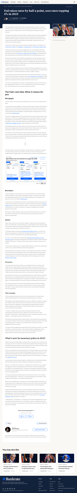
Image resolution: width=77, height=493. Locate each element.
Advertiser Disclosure (69, 6)
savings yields (27, 47)
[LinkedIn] (10, 488)
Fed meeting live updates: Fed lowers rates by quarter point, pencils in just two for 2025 (65, 469)
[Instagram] (7, 488)
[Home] (5, 2)
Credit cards (41, 486)
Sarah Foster (15, 18)
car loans (13, 47)
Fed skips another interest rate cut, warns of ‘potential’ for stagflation (10, 468)
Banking (5, 6)
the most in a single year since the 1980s (27, 53)
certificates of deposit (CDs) (39, 47)
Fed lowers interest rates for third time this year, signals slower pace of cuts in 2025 (29, 469)
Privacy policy (60, 483)
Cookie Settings (61, 486)
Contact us (52, 488)
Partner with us (52, 490)
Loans (40, 488)
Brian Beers (24, 18)
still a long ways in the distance (36, 76)
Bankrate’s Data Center (43, 490)
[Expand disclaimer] (74, 40)
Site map (51, 483)
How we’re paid (52, 481)
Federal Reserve (10, 6)
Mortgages (41, 481)
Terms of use (60, 490)
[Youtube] (12, 488)
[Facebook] (3, 488)
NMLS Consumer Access (19, 482)
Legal (59, 481)
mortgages (20, 47)
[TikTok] (14, 488)
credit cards (8, 47)
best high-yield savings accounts (29, 231)
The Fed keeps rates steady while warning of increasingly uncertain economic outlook (46, 469)
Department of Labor (12, 357)
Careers (51, 486)
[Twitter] (5, 488)
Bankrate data (16, 113)
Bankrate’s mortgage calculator (13, 123)
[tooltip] (33, 410)
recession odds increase (10, 257)
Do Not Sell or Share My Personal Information (66, 488)
